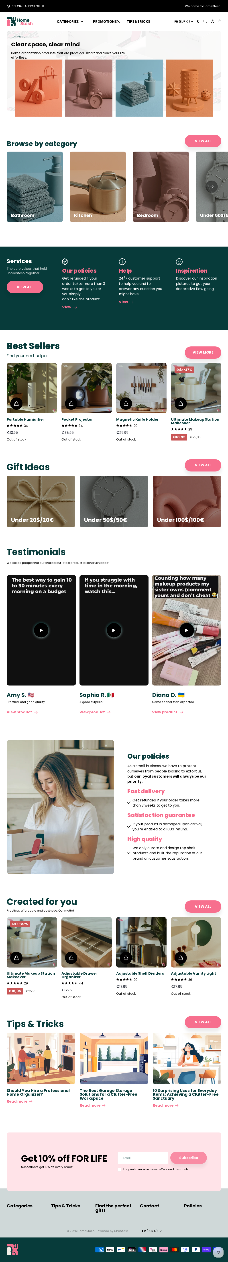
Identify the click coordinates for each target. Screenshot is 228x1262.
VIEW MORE (203, 352)
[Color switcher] (198, 22)
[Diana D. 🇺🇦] (186, 630)
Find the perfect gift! (113, 1208)
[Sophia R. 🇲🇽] (114, 630)
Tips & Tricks (65, 1206)
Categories (68, 21)
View (67, 307)
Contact (149, 1206)
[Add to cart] (16, 403)
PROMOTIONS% (106, 21)
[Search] (205, 22)
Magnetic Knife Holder (137, 419)
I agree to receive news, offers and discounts (156, 1169)
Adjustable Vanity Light (193, 973)
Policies (193, 1206)
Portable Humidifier (25, 419)
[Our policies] (85, 261)
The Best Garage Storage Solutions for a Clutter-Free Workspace (108, 1094)
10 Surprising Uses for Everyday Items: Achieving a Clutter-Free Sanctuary (186, 1094)
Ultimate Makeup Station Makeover (195, 421)
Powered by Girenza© (112, 1231)
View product (20, 712)
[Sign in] (212, 22)
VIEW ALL (203, 141)
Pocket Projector (77, 419)
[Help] (141, 261)
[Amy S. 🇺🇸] (41, 630)
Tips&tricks (138, 21)
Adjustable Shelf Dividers (140, 973)
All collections (83, 22)
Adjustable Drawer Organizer (79, 975)
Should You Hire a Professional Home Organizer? (38, 1092)
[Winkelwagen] (219, 22)
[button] (212, 187)
